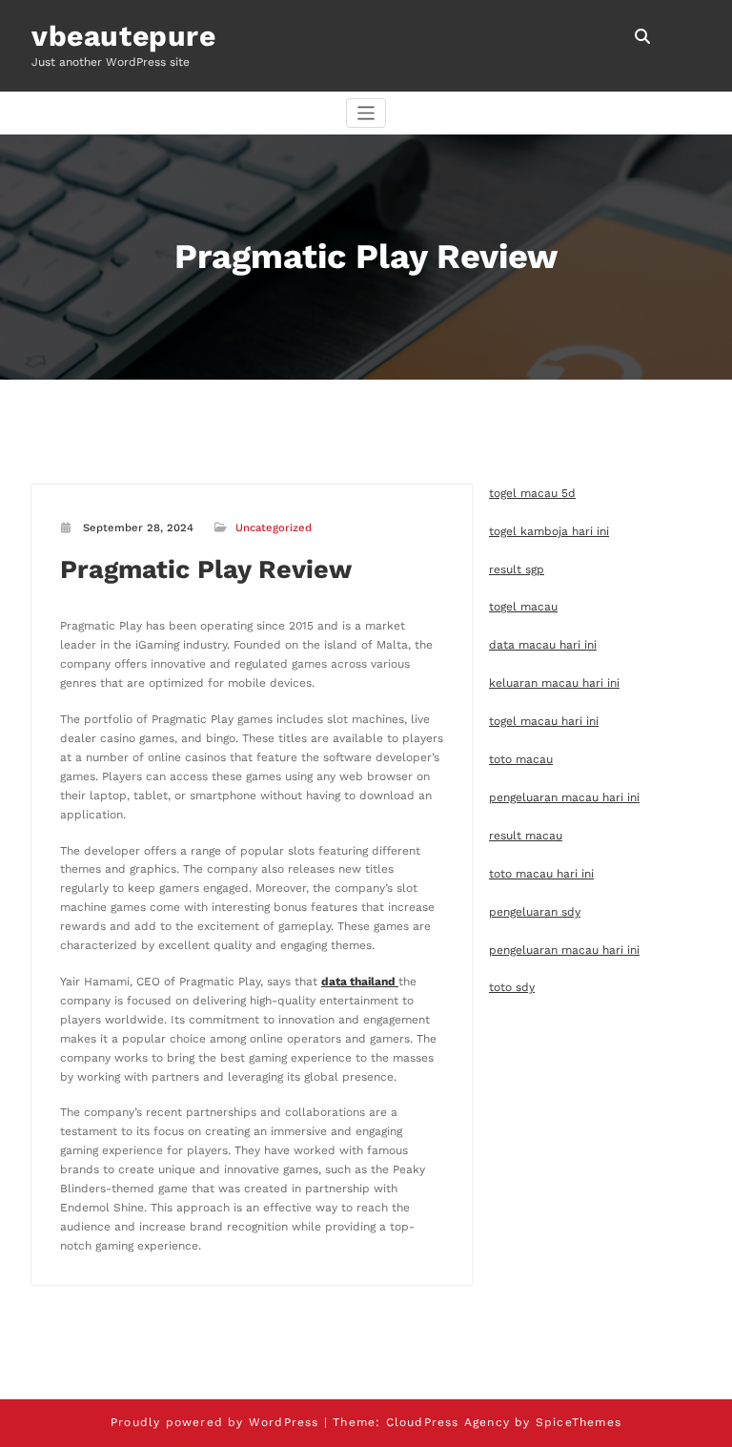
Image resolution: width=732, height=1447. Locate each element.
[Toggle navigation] (366, 113)
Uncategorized (273, 528)
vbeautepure (123, 35)
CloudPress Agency (448, 1422)
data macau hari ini (543, 644)
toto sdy (512, 987)
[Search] (644, 37)
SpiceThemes (578, 1422)
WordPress (284, 1422)
